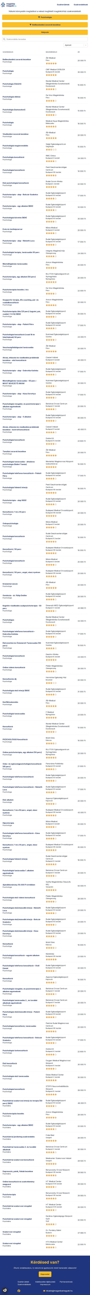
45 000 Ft (82, 360)
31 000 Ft (82, 692)
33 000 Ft (82, 207)
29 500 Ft (82, 1161)
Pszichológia (46, 17)
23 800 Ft (82, 441)
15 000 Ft (82, 85)
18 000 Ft (82, 98)
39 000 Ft (82, 1184)
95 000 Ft (82, 418)
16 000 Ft (82, 171)
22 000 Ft (82, 184)
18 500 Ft (82, 645)
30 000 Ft (82, 72)
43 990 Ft (82, 608)
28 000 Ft (82, 668)
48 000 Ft (82, 1103)
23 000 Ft (82, 715)
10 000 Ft (82, 728)
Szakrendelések (81, 5)
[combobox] (6, 39)
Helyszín (45, 32)
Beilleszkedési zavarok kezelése (46, 25)
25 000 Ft (82, 230)
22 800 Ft (82, 1052)
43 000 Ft (82, 812)
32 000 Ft (82, 1220)
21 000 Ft (82, 766)
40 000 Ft (82, 429)
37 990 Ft (82, 1233)
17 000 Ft (82, 196)
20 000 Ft (82, 60)
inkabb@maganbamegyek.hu (59, 1291)
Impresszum (45, 1284)
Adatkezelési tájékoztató (45, 1282)
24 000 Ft (82, 253)
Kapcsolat (45, 1274)
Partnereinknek (66, 1282)
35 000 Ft (82, 314)
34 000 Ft (82, 158)
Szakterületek (63, 5)
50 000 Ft (82, 886)
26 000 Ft (82, 596)
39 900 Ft (82, 1172)
